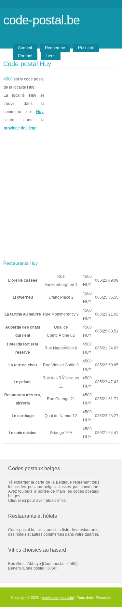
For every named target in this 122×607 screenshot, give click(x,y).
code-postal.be (41, 20)
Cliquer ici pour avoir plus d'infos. (37, 500)
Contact (25, 55)
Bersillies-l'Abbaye (24, 563)
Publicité (86, 47)
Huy (40, 111)
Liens (51, 55)
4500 (8, 79)
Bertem (14, 568)
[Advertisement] (61, 194)
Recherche (55, 47)
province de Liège (20, 128)
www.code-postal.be (58, 598)
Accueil (25, 47)
